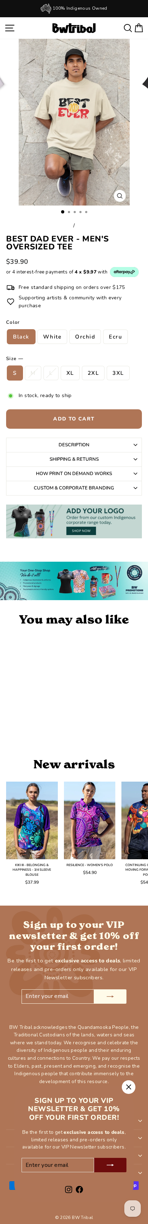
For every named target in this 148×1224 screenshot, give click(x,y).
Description (74, 445)
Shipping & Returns (74, 459)
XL (70, 373)
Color (13, 322)
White (52, 336)
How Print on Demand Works (74, 473)
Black (21, 336)
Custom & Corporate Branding (74, 488)
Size (14, 358)
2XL (93, 373)
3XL (118, 373)
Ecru (115, 336)
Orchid (85, 336)
